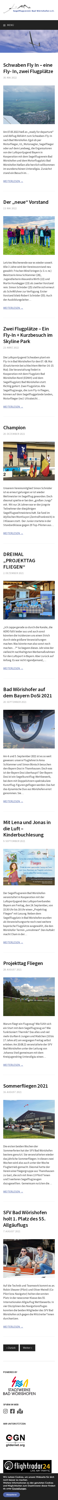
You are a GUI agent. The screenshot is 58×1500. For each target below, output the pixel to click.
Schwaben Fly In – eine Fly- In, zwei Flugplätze (28, 68)
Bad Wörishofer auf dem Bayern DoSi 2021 (27, 692)
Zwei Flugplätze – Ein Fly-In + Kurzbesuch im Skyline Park (28, 334)
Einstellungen (19, 1488)
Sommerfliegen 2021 (25, 1085)
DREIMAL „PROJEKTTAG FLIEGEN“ (19, 560)
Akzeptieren (11, 1494)
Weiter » (27, 1347)
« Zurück (10, 1347)
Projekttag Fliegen (23, 963)
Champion (14, 427)
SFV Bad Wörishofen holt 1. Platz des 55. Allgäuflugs (25, 1218)
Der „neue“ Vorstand (25, 202)
